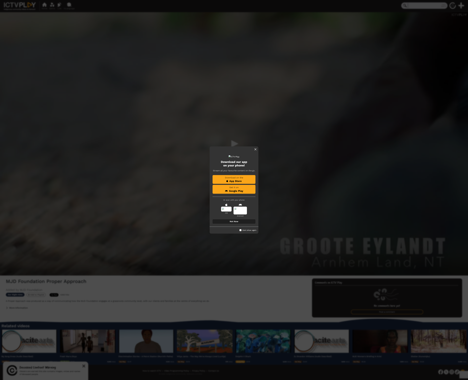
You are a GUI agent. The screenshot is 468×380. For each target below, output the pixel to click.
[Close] (255, 149)
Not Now (234, 221)
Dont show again (249, 230)
